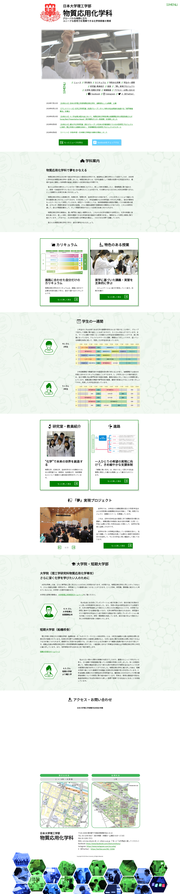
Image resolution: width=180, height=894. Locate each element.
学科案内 (88, 82)
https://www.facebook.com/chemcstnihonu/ (103, 843)
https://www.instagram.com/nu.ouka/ (101, 846)
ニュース (77, 82)
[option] (90, 54)
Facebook (95, 93)
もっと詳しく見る (64, 299)
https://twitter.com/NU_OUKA (103, 849)
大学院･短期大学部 (93, 90)
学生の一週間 (129, 82)
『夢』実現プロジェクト (124, 86)
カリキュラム (100, 82)
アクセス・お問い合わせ (124, 90)
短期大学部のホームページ (50, 651)
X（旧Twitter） (128, 93)
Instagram (110, 93)
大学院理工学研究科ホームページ (70, 594)
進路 (109, 86)
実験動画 (107, 90)
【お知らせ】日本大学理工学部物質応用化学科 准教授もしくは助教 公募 (88, 103)
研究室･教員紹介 (97, 86)
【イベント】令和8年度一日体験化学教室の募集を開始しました (83, 132)
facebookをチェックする (108, 142)
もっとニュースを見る (73, 142)
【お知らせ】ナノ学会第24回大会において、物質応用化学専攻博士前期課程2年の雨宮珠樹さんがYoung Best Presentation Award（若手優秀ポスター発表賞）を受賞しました (96, 117)
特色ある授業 (114, 82)
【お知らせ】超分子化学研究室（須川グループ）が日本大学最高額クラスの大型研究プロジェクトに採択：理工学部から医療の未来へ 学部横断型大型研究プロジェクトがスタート (96, 125)
